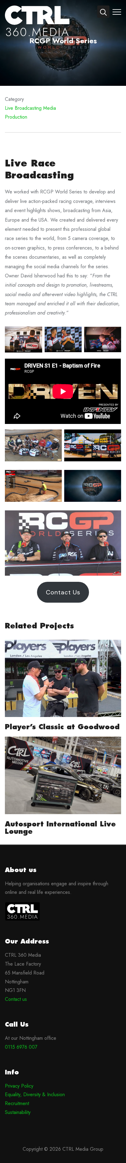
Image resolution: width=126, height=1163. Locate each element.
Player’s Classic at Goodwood (62, 727)
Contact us (16, 999)
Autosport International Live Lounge (60, 828)
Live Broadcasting (23, 108)
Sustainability (18, 1112)
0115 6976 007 (21, 1047)
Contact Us (63, 592)
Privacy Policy (19, 1085)
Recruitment (17, 1103)
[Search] (103, 12)
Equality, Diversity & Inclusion (35, 1094)
